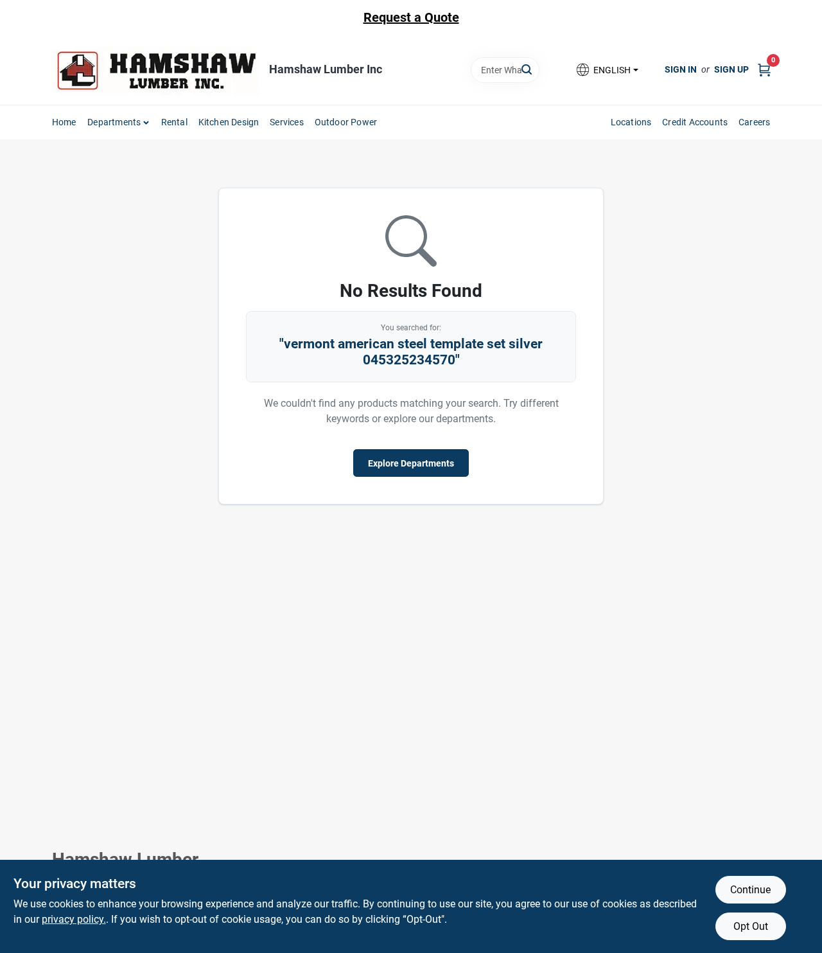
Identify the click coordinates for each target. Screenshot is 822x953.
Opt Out (750, 926)
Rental (174, 122)
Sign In (681, 69)
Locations (631, 122)
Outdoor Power (346, 122)
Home (64, 122)
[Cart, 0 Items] (764, 69)
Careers (754, 122)
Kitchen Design (228, 122)
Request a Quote (411, 17)
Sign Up (731, 69)
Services (287, 122)
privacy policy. (74, 919)
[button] (606, 70)
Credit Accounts (695, 122)
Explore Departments (411, 463)
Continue (750, 890)
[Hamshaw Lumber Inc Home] (156, 70)
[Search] (527, 69)
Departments (114, 122)
